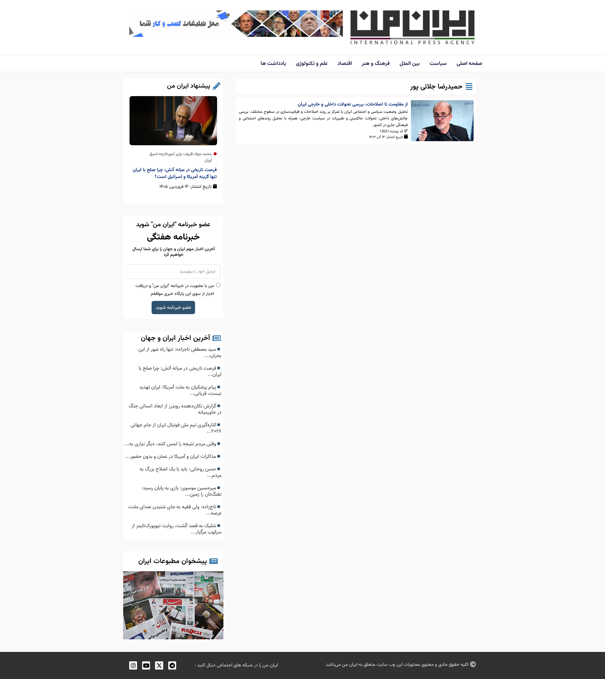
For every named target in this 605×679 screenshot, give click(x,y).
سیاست (438, 64)
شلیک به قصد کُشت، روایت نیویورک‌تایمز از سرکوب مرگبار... (177, 529)
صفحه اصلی (469, 64)
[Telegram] (172, 665)
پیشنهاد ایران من (188, 86)
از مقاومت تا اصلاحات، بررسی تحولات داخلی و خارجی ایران (353, 104)
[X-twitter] (159, 665)
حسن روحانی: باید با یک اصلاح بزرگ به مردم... (181, 472)
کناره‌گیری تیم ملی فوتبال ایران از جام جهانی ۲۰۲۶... (176, 428)
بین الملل (410, 64)
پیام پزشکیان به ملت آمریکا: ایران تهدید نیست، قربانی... (180, 390)
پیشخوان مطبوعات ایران (172, 561)
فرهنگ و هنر (376, 64)
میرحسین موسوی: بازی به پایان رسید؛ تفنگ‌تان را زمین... (182, 491)
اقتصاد (344, 64)
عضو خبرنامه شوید (173, 307)
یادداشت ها (273, 64)
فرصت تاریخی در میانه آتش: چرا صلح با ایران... (180, 371)
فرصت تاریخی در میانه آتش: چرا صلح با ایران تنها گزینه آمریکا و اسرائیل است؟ (175, 173)
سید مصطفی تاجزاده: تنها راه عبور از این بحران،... (180, 352)
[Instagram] (133, 665)
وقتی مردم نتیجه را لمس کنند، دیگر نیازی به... (170, 444)
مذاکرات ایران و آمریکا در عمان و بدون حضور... (171, 456)
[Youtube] (146, 665)
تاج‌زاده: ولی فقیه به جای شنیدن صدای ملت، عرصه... (175, 510)
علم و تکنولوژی (312, 64)
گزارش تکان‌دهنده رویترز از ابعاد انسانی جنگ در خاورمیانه (175, 409)
